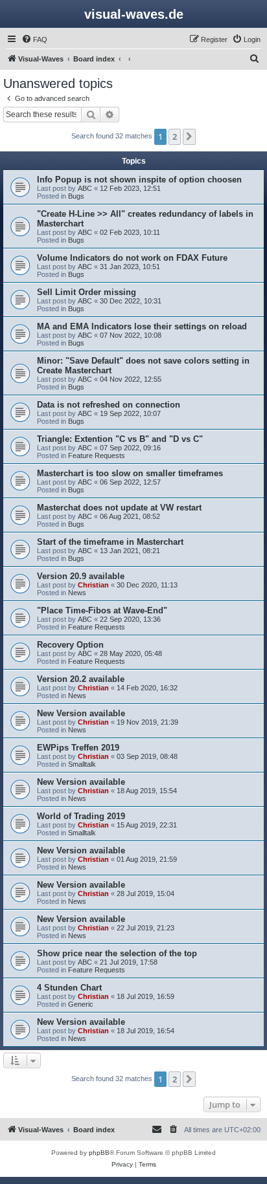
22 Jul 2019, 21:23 (145, 928)
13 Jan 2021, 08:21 (130, 550)
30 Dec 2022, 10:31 (130, 301)
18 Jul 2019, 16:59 (145, 996)
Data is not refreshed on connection (108, 405)
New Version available (81, 713)
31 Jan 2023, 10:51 (130, 266)
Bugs (76, 196)
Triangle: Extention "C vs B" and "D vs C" (120, 439)
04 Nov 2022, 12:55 (130, 379)
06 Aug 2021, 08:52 (130, 516)
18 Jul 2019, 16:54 (145, 1031)
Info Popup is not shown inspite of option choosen (139, 179)
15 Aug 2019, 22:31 (147, 825)
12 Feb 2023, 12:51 (130, 188)
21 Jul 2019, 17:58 (128, 962)
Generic (80, 1004)
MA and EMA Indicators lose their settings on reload (142, 326)
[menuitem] (34, 39)
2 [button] (174, 136)
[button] (189, 136)
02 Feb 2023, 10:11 (130, 232)
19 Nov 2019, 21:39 (147, 722)
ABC (85, 188)
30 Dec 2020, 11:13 (147, 585)
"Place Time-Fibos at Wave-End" (102, 610)
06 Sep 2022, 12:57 (130, 482)
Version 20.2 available (80, 679)
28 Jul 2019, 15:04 (145, 893)
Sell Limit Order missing (86, 292)
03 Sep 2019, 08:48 (147, 756)
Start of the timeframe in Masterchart (110, 542)
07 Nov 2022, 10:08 (130, 335)
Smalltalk (82, 764)
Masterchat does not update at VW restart (119, 507)
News (77, 593)
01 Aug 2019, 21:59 (147, 859)
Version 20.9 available (80, 576)
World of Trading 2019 (81, 816)
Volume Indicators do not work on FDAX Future (132, 258)
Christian (93, 585)
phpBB (99, 1152)
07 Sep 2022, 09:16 (130, 448)
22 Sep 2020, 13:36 (130, 619)
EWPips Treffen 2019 (78, 747)
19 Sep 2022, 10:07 (130, 413)
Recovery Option (70, 645)
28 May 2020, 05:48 (131, 653)
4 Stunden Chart (69, 987)
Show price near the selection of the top (117, 953)
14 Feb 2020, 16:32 (147, 688)
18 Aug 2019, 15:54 (147, 791)
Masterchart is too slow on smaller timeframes (130, 473)
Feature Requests (96, 455)
